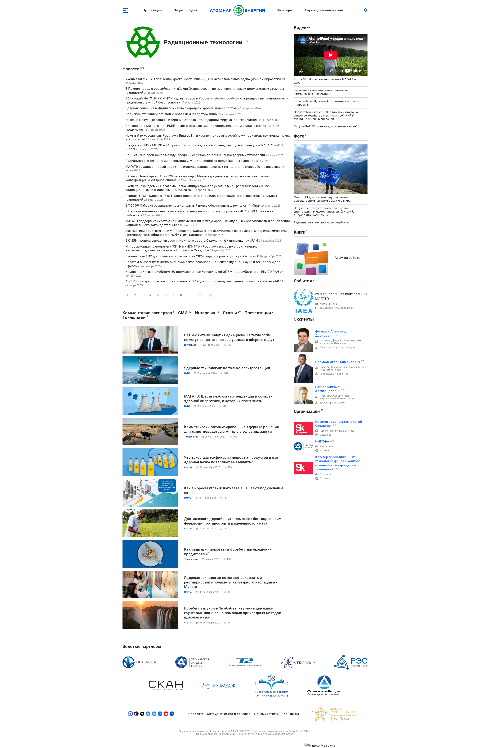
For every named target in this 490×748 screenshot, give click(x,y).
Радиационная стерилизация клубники (321, 222)
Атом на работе (347, 258)
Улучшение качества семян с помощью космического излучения (321, 92)
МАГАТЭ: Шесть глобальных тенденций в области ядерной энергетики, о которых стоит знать (228, 398)
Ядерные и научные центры (337, 430)
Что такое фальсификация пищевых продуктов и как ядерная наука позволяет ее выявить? (231, 459)
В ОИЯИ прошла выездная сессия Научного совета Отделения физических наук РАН (191, 240)
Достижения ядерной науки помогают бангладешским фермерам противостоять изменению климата (233, 521)
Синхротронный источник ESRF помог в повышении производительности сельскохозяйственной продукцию (202, 128)
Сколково (325, 434)
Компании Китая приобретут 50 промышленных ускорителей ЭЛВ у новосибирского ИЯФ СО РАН (202, 272)
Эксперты (304, 319)
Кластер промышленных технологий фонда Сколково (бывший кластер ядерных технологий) (338, 463)
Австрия (325, 303)
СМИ (183, 312)
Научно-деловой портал (324, 10)
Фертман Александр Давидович (331, 333)
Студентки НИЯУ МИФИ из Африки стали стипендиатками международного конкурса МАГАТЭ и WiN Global (204, 147)
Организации (307, 411)
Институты (326, 446)
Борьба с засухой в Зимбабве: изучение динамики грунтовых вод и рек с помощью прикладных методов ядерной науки (232, 613)
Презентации (257, 312)
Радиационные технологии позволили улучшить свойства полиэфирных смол (187, 161)
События (303, 281)
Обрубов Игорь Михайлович (337, 362)
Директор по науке (344, 347)
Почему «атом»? (267, 714)
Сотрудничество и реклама (228, 714)
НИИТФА (322, 441)
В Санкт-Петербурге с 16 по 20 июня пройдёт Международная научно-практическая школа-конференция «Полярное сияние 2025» (197, 178)
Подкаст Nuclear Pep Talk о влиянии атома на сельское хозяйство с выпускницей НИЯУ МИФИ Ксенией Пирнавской (326, 115)
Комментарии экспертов (147, 312)
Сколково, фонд (329, 340)
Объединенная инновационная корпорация (337, 397)
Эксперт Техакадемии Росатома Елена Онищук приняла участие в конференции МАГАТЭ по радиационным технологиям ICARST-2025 (197, 188)
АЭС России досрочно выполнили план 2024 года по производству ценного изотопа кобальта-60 (202, 281)
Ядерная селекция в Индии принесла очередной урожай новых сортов (181, 108)
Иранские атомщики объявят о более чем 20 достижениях (171, 114)
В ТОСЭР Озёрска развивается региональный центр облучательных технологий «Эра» (192, 205)
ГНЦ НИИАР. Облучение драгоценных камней (326, 126)
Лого (238, 10)
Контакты (291, 714)
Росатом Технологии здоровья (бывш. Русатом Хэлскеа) (343, 368)
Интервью (205, 312)
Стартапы (325, 474)
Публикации (152, 10)
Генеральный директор (334, 373)
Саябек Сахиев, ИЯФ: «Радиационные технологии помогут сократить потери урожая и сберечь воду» (229, 337)
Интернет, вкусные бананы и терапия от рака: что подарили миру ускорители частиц (191, 120)
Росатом (325, 395)
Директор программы (333, 402)
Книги (299, 232)
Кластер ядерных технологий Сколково (340, 342)
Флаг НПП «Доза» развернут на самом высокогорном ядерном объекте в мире (322, 199)
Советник (325, 347)
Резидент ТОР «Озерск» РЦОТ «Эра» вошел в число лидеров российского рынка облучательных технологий (201, 198)
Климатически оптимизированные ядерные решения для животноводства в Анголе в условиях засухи (231, 429)
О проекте (195, 714)
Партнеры (285, 10)
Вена (334, 303)
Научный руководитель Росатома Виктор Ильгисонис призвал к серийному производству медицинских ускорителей (207, 137)
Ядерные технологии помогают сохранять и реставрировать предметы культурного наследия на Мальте (230, 582)
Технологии (134, 317)
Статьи (230, 312)
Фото (299, 136)
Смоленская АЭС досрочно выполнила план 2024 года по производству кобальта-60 (192, 256)
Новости (130, 69)
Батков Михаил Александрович (327, 389)
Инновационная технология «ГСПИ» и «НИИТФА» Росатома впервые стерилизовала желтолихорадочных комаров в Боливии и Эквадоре (191, 248)
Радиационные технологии (203, 42)
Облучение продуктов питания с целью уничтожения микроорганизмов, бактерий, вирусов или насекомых (324, 211)
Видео (300, 27)
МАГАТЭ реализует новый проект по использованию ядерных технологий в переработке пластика (203, 167)
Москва (324, 450)
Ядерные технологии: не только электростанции (227, 368)
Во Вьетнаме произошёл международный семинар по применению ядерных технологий (195, 155)
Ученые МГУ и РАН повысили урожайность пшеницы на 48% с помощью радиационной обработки (203, 79)
